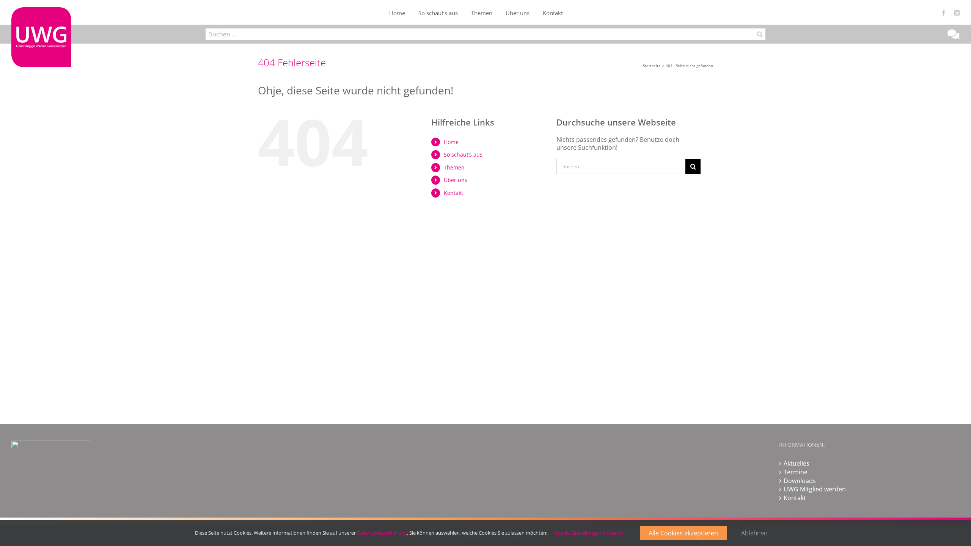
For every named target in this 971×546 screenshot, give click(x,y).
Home (451, 142)
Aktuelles (796, 463)
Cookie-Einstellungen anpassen (589, 532)
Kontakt (453, 192)
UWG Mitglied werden (815, 489)
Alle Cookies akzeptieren (683, 533)
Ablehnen (754, 533)
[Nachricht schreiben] (953, 35)
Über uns (455, 180)
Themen (454, 167)
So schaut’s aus (463, 154)
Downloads (800, 481)
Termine (796, 472)
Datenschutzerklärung (382, 532)
